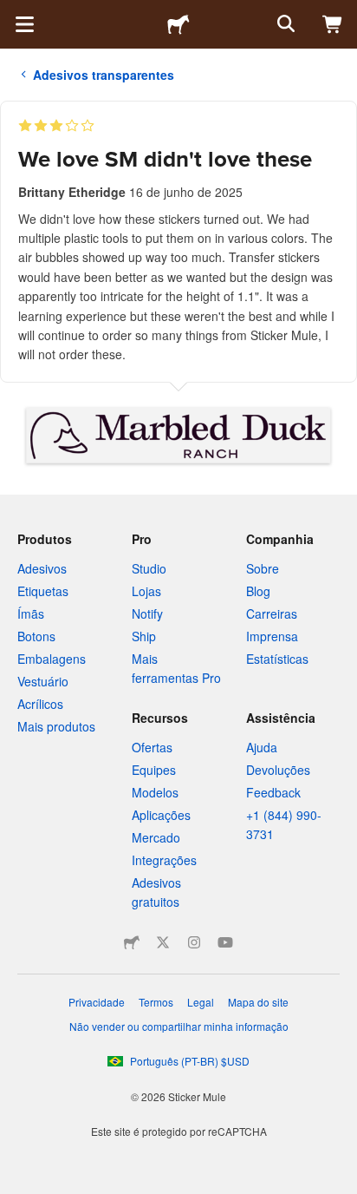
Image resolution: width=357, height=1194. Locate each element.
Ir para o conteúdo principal (13, 13)
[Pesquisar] (284, 24)
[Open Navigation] (24, 24)
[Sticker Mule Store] (132, 942)
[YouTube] (225, 942)
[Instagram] (194, 942)
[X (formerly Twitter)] (163, 942)
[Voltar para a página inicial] (178, 24)
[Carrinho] (332, 24)
